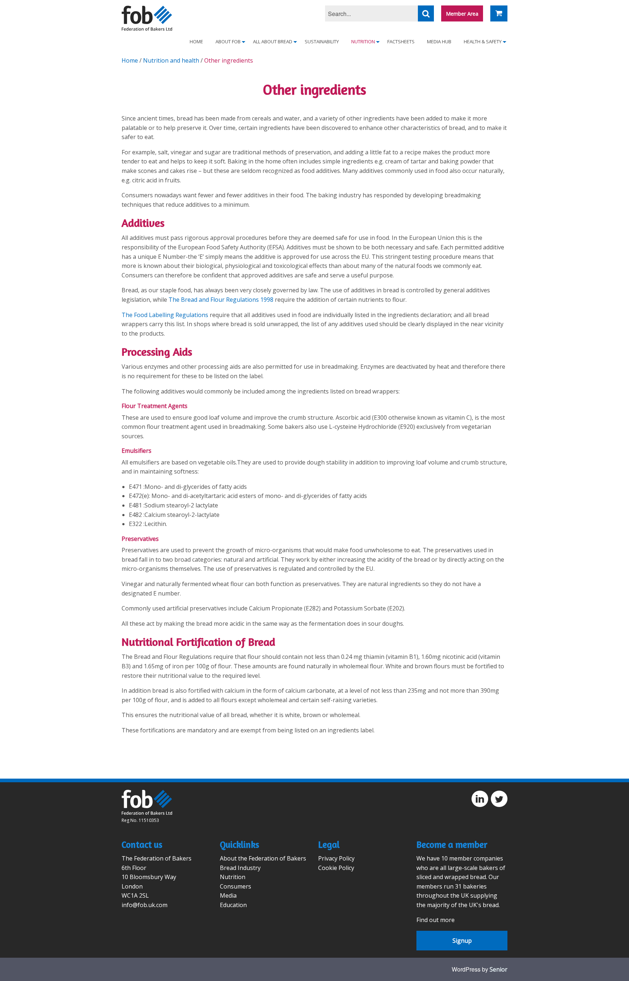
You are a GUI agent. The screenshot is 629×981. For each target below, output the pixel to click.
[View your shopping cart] (498, 13)
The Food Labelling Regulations (165, 315)
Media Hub (439, 41)
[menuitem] (197, 42)
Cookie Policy (336, 868)
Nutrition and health (171, 60)
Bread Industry (240, 868)
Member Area (462, 13)
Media (228, 895)
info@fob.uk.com (144, 905)
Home (196, 41)
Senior (498, 969)
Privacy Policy (336, 858)
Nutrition (232, 877)
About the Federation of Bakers (263, 858)
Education (233, 905)
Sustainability (322, 41)
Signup (462, 941)
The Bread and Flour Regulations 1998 (221, 300)
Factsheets (401, 41)
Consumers (235, 886)
